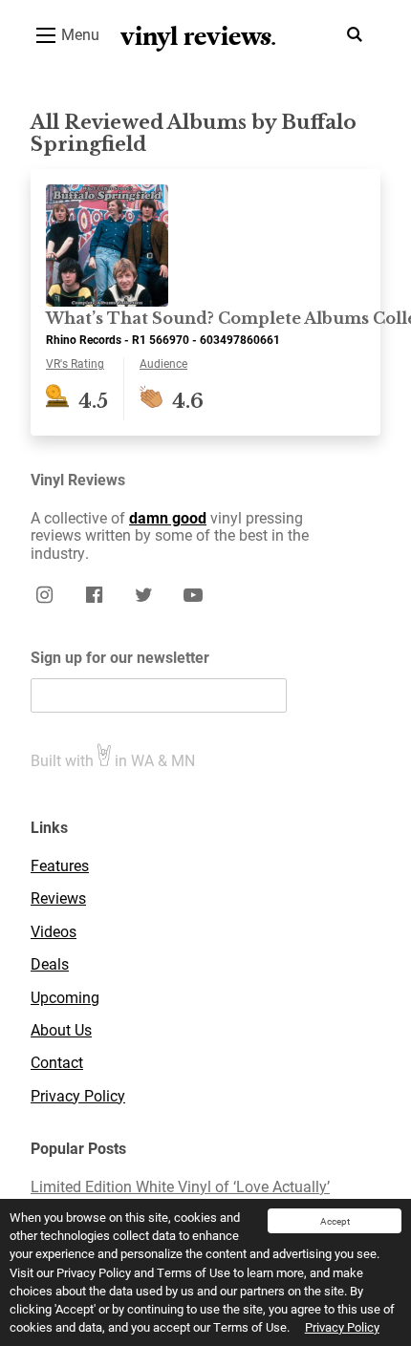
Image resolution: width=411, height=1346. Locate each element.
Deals (50, 963)
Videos (53, 931)
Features (60, 865)
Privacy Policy (342, 1327)
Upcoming (65, 997)
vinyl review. (198, 36)
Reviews (58, 898)
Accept (335, 1221)
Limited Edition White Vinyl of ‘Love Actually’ (180, 1186)
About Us (61, 1029)
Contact (57, 1062)
